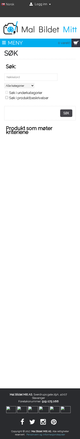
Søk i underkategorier (25, 93)
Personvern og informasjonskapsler (45, 434)
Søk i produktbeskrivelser (28, 98)
